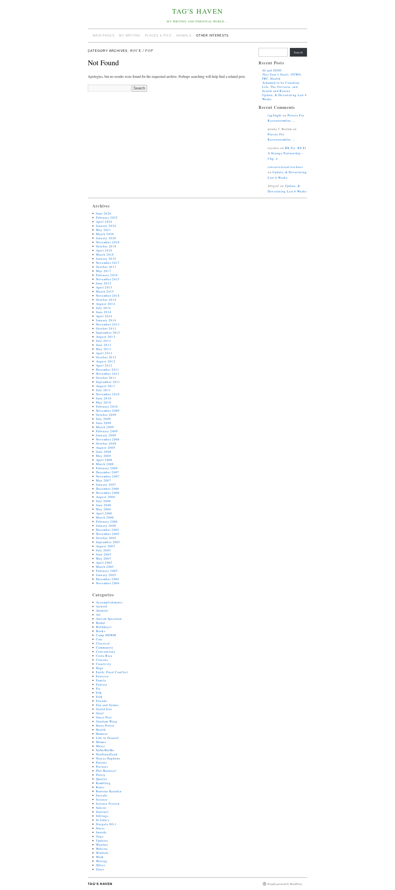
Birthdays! (104, 627)
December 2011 (107, 369)
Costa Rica (104, 656)
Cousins (102, 660)
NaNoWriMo (105, 750)
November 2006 (108, 493)
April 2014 (104, 316)
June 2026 (104, 213)
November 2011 (108, 374)
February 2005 (107, 571)
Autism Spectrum (109, 619)
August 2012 (105, 361)
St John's (102, 820)
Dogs (100, 668)
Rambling (103, 783)
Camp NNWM (106, 635)
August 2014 (105, 304)
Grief (100, 713)
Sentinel (102, 812)
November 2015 (108, 279)
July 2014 (103, 308)
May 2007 (103, 480)
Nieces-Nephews (108, 758)
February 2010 (107, 406)
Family (101, 680)
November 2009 (108, 410)
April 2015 (104, 287)
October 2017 (106, 267)
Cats (99, 639)
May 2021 (103, 230)
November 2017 (108, 263)
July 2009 (103, 419)
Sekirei (101, 808)
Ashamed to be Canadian (281, 83)
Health (101, 730)
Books (101, 631)
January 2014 (106, 320)
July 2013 (103, 341)
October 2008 (106, 443)
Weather (102, 845)
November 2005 (108, 534)
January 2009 (106, 435)
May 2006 (103, 509)
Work (100, 857)
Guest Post (104, 717)
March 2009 (105, 427)
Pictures (102, 766)
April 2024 (104, 222)
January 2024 (106, 226)
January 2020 (106, 238)
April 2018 (104, 250)
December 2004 (107, 579)
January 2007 (106, 484)
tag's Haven (197, 11)
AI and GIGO (271, 70)
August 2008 (105, 447)
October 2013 (106, 328)
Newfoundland (107, 754)
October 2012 (106, 357)
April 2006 (104, 513)
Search (298, 52)
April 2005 (104, 562)
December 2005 (107, 530)
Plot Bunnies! (106, 771)
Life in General (107, 738)
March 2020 (105, 234)
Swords (101, 832)
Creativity (104, 664)
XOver (100, 865)
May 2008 (103, 456)
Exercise (102, 676)
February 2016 (107, 275)
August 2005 (105, 546)
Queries (101, 779)
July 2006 (103, 501)
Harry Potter (105, 725)
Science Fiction (108, 803)
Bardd (100, 623)
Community (105, 647)
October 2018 (106, 246)
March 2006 (105, 517)
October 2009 (106, 415)
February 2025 (107, 217)
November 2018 (108, 242)
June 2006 (104, 505)
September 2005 (108, 542)
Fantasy (102, 684)
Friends (101, 701)
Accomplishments (109, 602)
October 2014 (106, 300)
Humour (102, 734)
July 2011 (103, 390)
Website (102, 849)
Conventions (105, 651)
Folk (99, 697)
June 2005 (104, 554)
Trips (100, 836)
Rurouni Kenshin (109, 791)
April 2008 (104, 460)
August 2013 (105, 337)
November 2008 (108, 439)
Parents (101, 762)
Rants (100, 787)
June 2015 (104, 283)
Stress (100, 828)
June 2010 (104, 398)
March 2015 (105, 291)
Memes (101, 742)
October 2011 (106, 378)
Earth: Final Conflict (112, 672)
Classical (103, 643)
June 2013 (104, 345)
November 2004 (108, 583)
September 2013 (108, 332)
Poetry (101, 775)
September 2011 (108, 382)
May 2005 (103, 558)
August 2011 (105, 386)
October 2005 (106, 538)
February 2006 (107, 521)
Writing (101, 861)
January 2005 (106, 575)
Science (102, 799)
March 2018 (105, 254)
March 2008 (105, 464)
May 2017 (103, 271)
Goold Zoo (104, 709)
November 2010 (108, 394)
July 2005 (103, 550)
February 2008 (107, 468)
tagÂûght (275, 115)
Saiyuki (102, 795)
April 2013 (104, 353)
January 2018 (106, 259)
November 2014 (108, 295)
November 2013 (108, 324)
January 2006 (106, 526)
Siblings (102, 816)
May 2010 (103, 402)
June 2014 (104, 312)
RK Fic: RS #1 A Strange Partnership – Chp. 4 (287, 153)
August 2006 (105, 497)
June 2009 (104, 423)
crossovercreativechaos (285, 167)
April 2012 (104, 365)
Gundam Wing (106, 721)
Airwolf (101, 606)
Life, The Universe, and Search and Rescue (280, 89)
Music (100, 746)
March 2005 (105, 567)
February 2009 (107, 431)
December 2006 (107, 489)
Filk (99, 693)
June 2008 (104, 452)
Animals (102, 610)
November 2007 (108, 476)
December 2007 (107, 472)
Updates (102, 840)
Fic (98, 688)
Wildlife (102, 853)
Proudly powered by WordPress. (285, 884)
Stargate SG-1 (106, 824)
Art (98, 615)
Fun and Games (107, 705)
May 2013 (103, 349)
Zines (100, 869)
